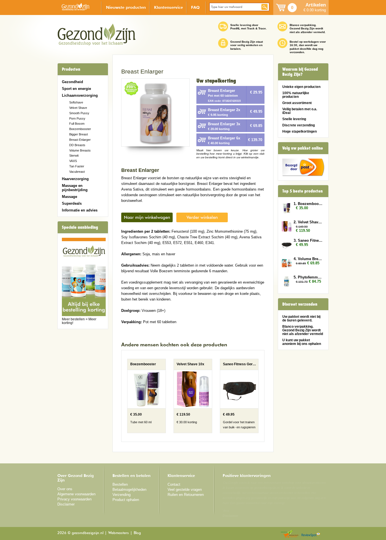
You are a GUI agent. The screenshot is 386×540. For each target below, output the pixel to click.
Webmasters (118, 533)
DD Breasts (77, 145)
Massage (69, 197)
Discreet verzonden (299, 304)
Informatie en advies (79, 210)
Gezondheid (72, 82)
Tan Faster (76, 166)
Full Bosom (76, 123)
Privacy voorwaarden (74, 499)
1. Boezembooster (308, 204)
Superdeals (72, 203)
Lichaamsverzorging (80, 95)
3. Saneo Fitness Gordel (308, 240)
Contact (174, 484)
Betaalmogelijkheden (129, 489)
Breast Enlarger (80, 139)
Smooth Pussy (79, 113)
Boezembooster (80, 129)
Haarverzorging (75, 179)
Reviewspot (311, 534)
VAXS (73, 161)
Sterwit (74, 155)
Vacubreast (77, 171)
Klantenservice (168, 7)
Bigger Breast (78, 134)
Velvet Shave (78, 107)
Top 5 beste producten (302, 191)
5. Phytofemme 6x (308, 277)
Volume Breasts (80, 150)
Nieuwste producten (126, 7)
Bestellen (120, 484)
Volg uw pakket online (302, 148)
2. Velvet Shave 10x (308, 222)
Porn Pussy (77, 118)
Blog (137, 533)
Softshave (76, 102)
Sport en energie (76, 89)
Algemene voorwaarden (76, 494)
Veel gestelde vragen (185, 489)
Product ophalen (125, 500)
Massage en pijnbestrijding (75, 187)
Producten (71, 69)
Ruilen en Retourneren (186, 495)
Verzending (121, 495)
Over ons (64, 489)
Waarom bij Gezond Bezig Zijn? (300, 72)
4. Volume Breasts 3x (308, 259)
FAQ (195, 7)
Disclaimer (66, 504)
